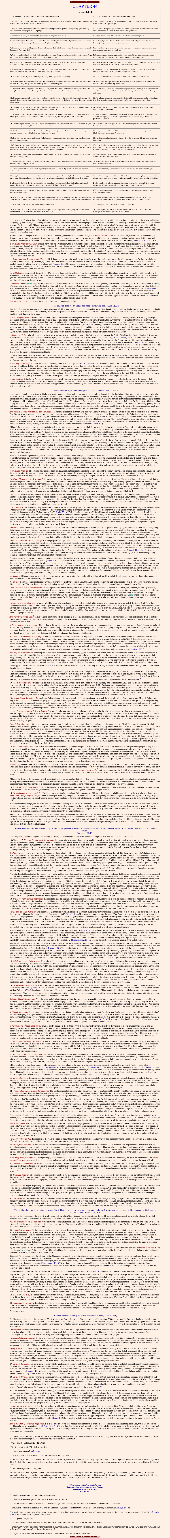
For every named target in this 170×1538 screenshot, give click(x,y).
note (59, 1508)
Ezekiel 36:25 (120, 337)
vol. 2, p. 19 (121, 1508)
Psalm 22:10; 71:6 (142, 240)
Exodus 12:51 (42, 1195)
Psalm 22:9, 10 (92, 1212)
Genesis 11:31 (134, 550)
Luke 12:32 (112, 306)
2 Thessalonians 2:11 (78, 940)
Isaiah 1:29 (136, 649)
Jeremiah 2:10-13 (85, 833)
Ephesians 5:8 (93, 1067)
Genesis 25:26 (60, 264)
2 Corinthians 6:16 (50, 1426)
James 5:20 (102, 1019)
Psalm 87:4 (111, 390)
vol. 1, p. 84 (35, 1451)
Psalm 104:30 (89, 363)
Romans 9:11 (112, 261)
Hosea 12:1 (36, 988)
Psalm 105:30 (140, 342)
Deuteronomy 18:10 (50, 1263)
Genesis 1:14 (93, 1271)
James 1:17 (111, 957)
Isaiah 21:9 (111, 1316)
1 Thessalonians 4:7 (51, 1067)
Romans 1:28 (72, 914)
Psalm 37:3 (23, 990)
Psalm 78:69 (52, 561)
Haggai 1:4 (57, 1418)
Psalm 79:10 (61, 512)
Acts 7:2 (144, 550)
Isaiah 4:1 (97, 424)
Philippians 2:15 (148, 1067)
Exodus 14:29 (33, 1371)
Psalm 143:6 (88, 324)
